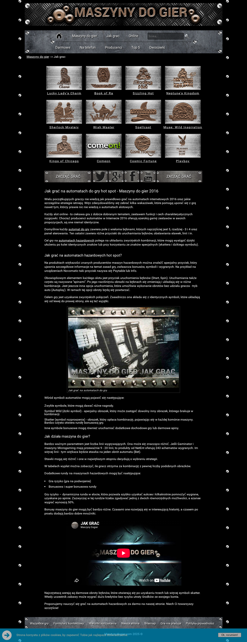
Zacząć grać (68, 176)
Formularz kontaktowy (68, 623)
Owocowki (157, 47)
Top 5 (135, 47)
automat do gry (79, 229)
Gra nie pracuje (171, 623)
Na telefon (88, 47)
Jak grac (112, 36)
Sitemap (150, 623)
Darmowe (62, 47)
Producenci (113, 47)
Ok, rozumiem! (229, 634)
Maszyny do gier (84, 36)
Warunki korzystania (103, 623)
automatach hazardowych (76, 240)
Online (133, 36)
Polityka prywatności (200, 623)
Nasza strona (130, 623)
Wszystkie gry (39, 623)
